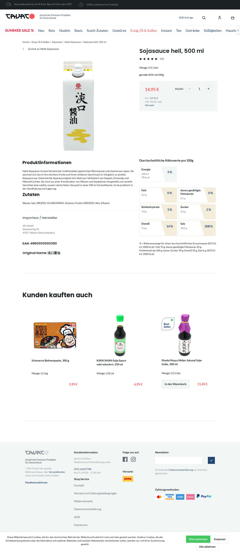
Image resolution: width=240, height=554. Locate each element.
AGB (77, 517)
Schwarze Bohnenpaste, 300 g (50, 360)
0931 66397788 (82, 469)
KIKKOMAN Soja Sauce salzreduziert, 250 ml (111, 362)
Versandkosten (57, 471)
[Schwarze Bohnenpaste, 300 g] (55, 335)
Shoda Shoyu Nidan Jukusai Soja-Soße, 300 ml (182, 362)
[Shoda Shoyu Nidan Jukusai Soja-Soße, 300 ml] (185, 335)
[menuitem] (202, 17)
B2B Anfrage (186, 17)
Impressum (80, 524)
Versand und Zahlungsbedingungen (95, 493)
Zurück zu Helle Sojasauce (43, 49)
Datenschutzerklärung (87, 509)
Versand (149, 105)
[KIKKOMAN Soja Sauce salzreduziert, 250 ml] (120, 335)
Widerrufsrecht (83, 501)
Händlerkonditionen (36, 482)
